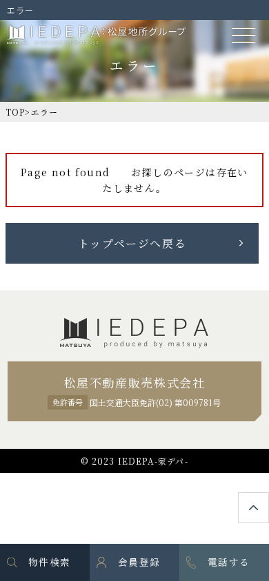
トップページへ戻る (132, 243)
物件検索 (49, 562)
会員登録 (139, 562)
